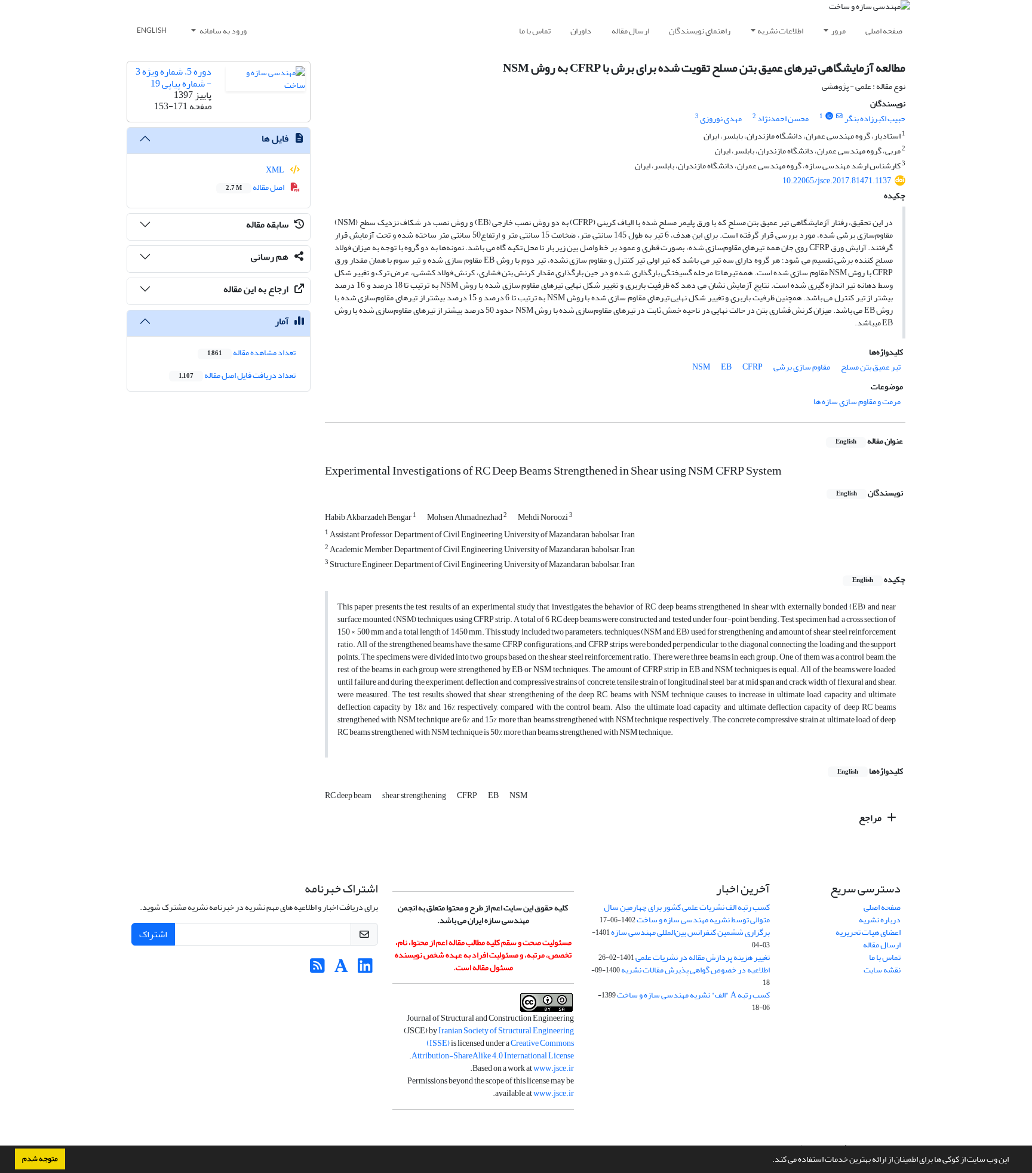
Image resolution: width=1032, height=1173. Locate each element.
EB (726, 367)
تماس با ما (535, 31)
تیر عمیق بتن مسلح (871, 367)
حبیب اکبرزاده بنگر (874, 118)
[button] (769, 1160)
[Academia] (341, 969)
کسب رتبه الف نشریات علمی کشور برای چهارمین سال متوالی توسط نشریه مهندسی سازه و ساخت (687, 913)
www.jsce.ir (553, 1068)
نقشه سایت (882, 970)
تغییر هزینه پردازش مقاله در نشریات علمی (702, 957)
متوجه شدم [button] (40, 1159)
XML (275, 170)
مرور (838, 31)
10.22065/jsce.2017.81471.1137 (836, 181)
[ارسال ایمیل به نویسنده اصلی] (839, 116)
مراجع (871, 818)
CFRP (752, 367)
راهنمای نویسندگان (699, 31)
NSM (701, 367)
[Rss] (317, 969)
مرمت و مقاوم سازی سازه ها (857, 401)
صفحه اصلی (883, 31)
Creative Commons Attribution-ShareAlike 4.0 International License (492, 1049)
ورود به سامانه (222, 31)
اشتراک (153, 934)
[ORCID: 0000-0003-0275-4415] (829, 116)
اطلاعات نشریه (780, 31)
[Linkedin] (365, 969)
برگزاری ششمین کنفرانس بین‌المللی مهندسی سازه (690, 932)
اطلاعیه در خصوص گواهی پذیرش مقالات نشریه (695, 970)
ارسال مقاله (630, 31)
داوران (580, 31)
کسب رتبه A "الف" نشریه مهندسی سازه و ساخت (693, 995)
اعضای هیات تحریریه (868, 932)
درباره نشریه (880, 920)
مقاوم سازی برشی (801, 367)
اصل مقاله (255, 187)
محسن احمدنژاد (783, 118)
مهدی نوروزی (721, 118)
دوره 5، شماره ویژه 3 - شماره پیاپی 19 (173, 77)
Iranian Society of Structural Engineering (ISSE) (500, 1037)
